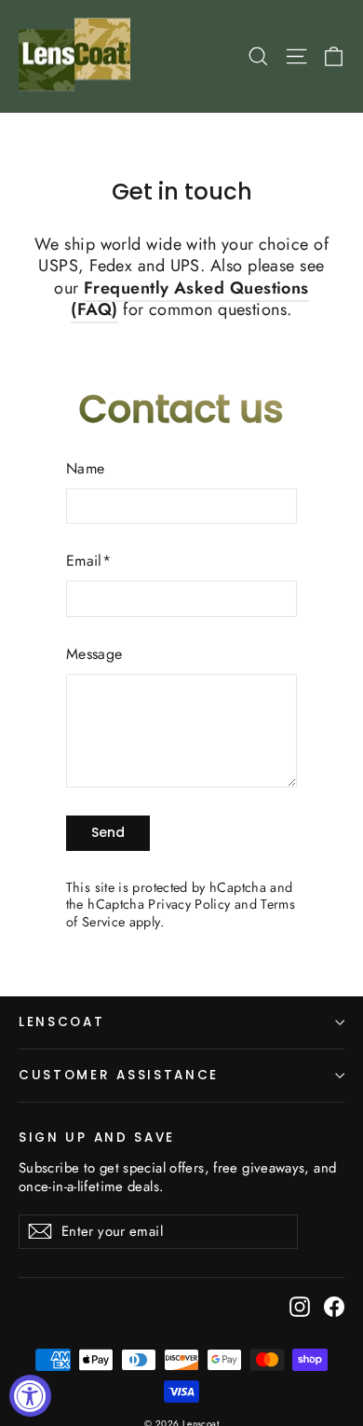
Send (108, 832)
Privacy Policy (189, 904)
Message (94, 655)
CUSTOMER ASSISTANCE (119, 1075)
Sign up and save (97, 1137)
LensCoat (62, 1022)
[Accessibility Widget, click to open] (30, 1396)
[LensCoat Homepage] (78, 56)
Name (85, 469)
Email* (88, 561)
